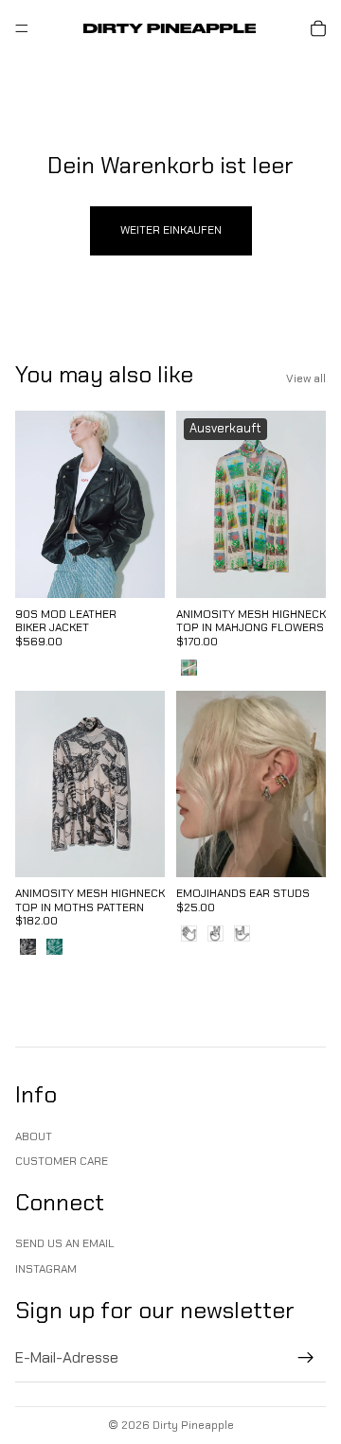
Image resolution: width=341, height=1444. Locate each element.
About (33, 1135)
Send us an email (65, 1243)
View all (306, 378)
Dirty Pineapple (193, 1425)
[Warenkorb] (318, 28)
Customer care (61, 1161)
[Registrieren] (306, 1358)
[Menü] (22, 28)
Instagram (46, 1268)
